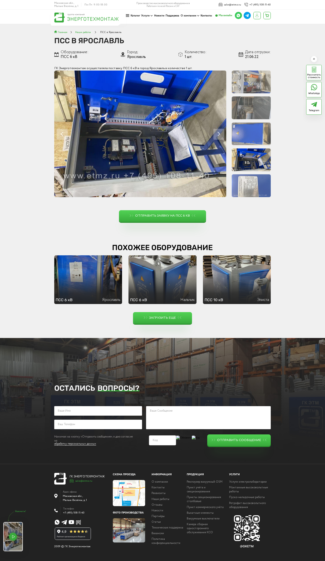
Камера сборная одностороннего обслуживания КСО (200, 529)
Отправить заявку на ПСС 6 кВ (162, 215)
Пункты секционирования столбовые (204, 499)
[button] (218, 134)
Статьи (156, 522)
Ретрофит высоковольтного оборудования (247, 505)
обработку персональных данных (75, 444)
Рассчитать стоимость (314, 76)
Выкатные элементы (200, 513)
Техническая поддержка (167, 528)
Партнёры (158, 516)
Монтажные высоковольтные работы (248, 490)
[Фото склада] (129, 530)
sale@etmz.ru (232, 5)
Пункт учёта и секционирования (198, 490)
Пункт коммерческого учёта (205, 507)
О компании (188, 16)
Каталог (135, 16)
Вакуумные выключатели (203, 519)
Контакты (206, 16)
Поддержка (172, 16)
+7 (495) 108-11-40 (260, 5)
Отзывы (157, 505)
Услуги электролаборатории (248, 482)
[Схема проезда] (129, 493)
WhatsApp (314, 93)
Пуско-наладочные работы (247, 497)
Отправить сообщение (239, 440)
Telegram (314, 110)
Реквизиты (159, 493)
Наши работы (160, 499)
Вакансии (158, 534)
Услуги (145, 16)
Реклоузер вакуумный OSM (204, 482)
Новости (159, 16)
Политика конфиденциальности (166, 541)
